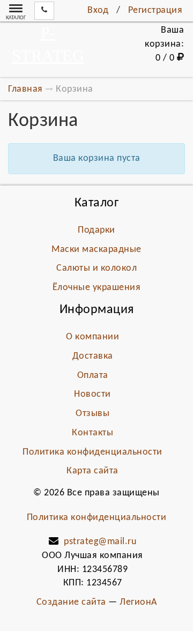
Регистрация (155, 10)
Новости (92, 394)
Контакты (92, 433)
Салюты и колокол (96, 268)
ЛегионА (138, 602)
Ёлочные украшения (97, 288)
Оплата (92, 375)
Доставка (92, 356)
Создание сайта (71, 602)
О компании (92, 337)
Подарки (96, 230)
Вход (97, 10)
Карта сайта (92, 471)
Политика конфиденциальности (92, 452)
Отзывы (92, 414)
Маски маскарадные (96, 249)
